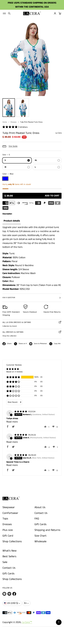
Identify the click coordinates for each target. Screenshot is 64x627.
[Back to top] (59, 622)
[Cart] (59, 13)
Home (4, 122)
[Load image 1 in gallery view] (8, 107)
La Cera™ (27, 622)
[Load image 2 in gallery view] (22, 107)
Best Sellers (9, 556)
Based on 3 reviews (14, 371)
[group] (11, 221)
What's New (9, 551)
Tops (5, 519)
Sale (4, 562)
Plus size (7, 530)
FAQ (36, 519)
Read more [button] (12, 422)
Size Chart (40, 536)
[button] (9, 13)
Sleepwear (8, 507)
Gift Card (7, 536)
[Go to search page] (9, 13)
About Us (39, 507)
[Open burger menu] (4, 13)
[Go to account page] (55, 13)
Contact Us (40, 513)
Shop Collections (12, 541)
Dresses (13, 122)
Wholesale (40, 541)
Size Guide (13, 146)
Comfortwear (10, 513)
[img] (21, 411)
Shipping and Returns (47, 530)
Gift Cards (40, 524)
